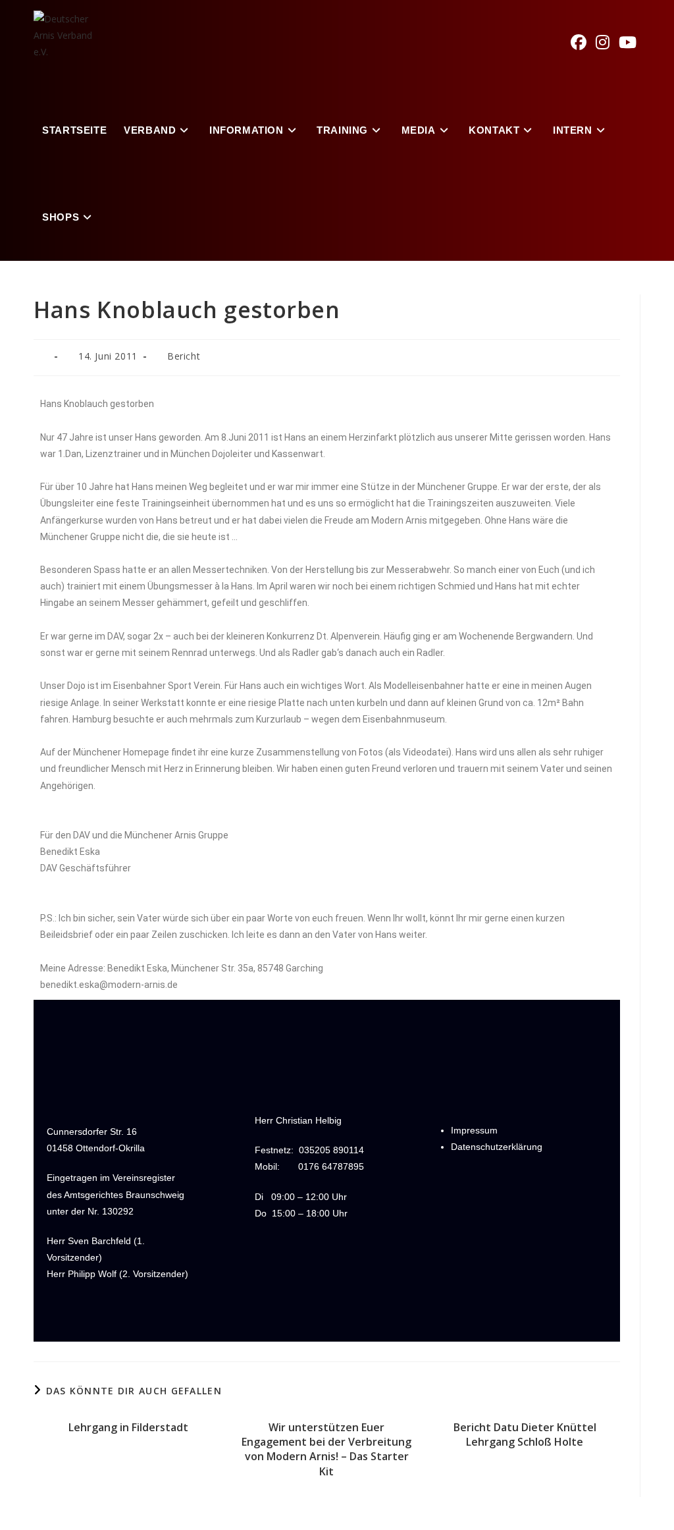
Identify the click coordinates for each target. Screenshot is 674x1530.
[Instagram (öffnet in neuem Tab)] (607, 42)
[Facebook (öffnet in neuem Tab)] (583, 42)
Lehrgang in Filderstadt (128, 1427)
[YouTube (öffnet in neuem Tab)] (632, 42)
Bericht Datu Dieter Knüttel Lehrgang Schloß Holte (525, 1434)
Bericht (183, 356)
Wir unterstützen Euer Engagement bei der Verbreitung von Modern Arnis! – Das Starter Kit (326, 1449)
